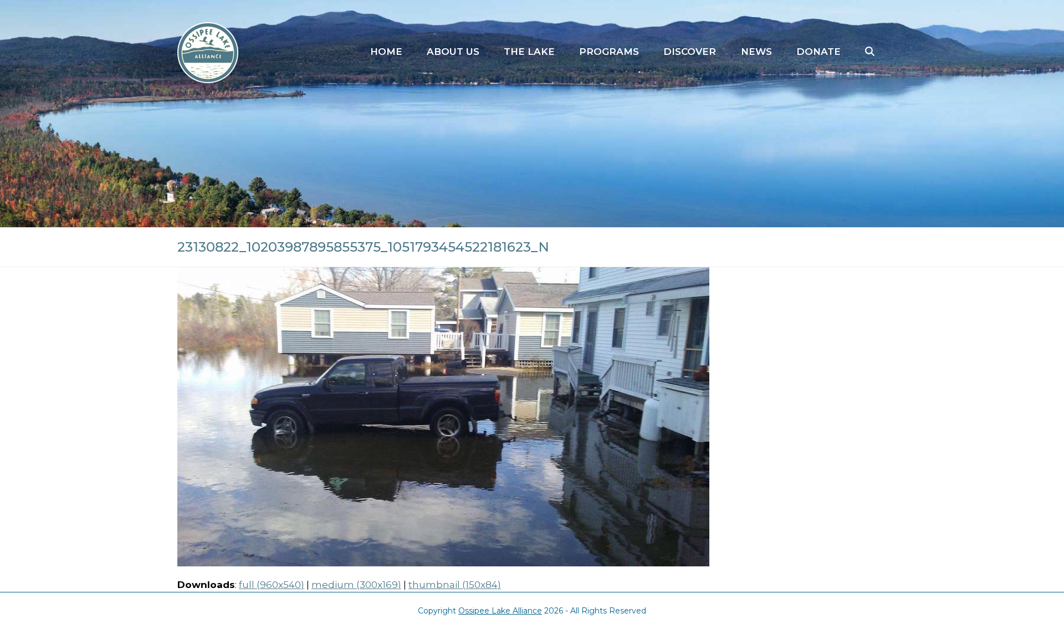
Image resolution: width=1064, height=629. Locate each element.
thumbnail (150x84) (454, 584)
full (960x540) (271, 584)
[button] (870, 52)
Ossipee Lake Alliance (500, 611)
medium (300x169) (356, 584)
